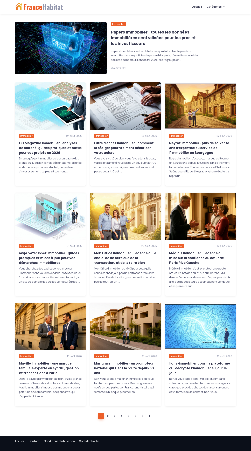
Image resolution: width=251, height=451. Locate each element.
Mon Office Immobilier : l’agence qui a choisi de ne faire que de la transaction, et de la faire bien (125, 258)
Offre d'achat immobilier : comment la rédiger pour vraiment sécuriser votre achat (124, 148)
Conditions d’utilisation (59, 441)
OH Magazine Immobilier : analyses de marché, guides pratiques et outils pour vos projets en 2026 (50, 148)
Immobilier (118, 24)
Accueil (197, 7)
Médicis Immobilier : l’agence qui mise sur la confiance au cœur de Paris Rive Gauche (196, 258)
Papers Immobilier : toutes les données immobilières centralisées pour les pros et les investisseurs (153, 37)
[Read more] (61, 48)
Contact (34, 441)
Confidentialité (89, 441)
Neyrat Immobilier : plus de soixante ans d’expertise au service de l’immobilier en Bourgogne (199, 148)
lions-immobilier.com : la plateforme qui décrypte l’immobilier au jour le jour (199, 368)
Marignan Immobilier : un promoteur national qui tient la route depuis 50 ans (124, 368)
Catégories (214, 7)
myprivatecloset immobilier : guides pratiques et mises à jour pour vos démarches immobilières (49, 258)
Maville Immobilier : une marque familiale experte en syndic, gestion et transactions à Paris (49, 368)
